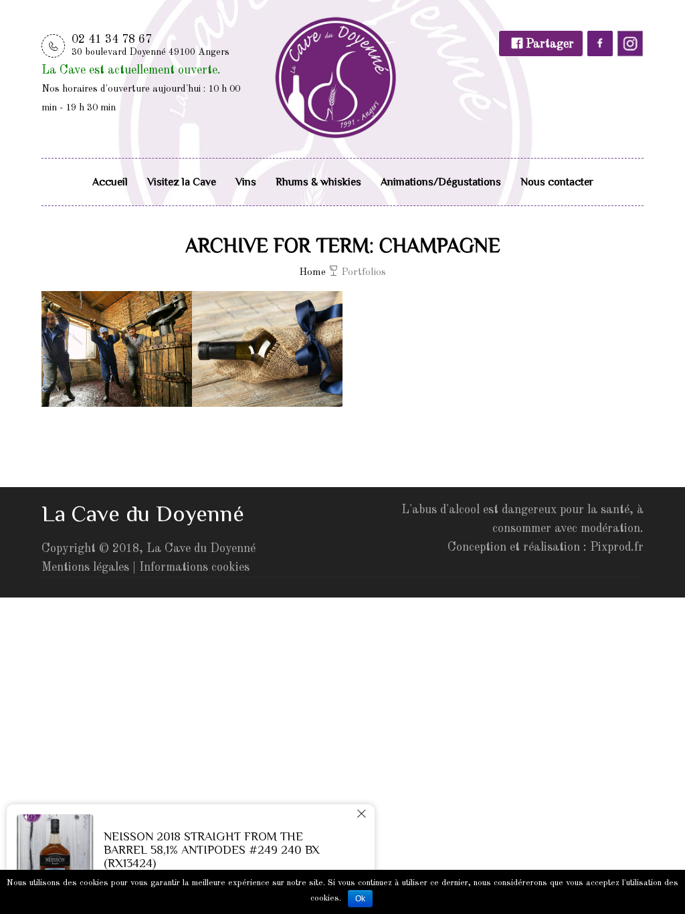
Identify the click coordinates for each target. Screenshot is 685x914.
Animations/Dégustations (441, 182)
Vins (245, 182)
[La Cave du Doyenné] (335, 76)
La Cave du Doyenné (201, 549)
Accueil (110, 182)
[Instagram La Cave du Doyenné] (630, 54)
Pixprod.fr (617, 547)
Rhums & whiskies (318, 182)
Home (312, 273)
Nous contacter (556, 182)
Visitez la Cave (181, 182)
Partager (548, 44)
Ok (360, 898)
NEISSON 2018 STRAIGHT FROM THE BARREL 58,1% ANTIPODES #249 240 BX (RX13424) (212, 850)
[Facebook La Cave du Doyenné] (600, 54)
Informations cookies (194, 567)
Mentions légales (85, 567)
